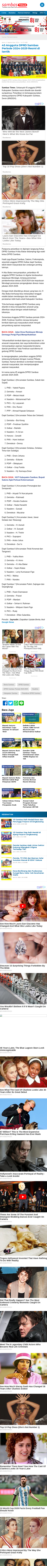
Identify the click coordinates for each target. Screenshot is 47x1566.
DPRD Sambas (23, 685)
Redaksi (12, 13)
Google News (8, 622)
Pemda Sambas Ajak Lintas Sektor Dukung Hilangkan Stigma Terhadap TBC (28, 847)
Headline (35, 689)
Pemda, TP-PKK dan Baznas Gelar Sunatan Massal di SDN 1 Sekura (28, 859)
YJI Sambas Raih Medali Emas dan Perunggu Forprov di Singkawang (28, 821)
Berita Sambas (9, 685)
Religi (35, 13)
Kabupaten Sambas (10, 693)
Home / (4, 37)
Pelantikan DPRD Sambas (31, 693)
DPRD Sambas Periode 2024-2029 (16, 689)
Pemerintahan (24, 13)
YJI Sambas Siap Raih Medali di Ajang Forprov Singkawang (27, 834)
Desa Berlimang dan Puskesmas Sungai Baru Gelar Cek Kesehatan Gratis (28, 873)
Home (3, 13)
